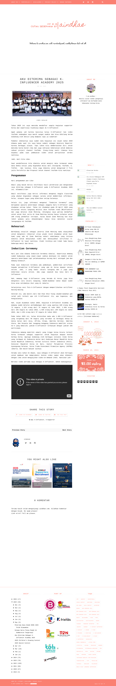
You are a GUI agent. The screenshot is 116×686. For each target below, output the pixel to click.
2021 (15, 666)
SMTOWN (98, 651)
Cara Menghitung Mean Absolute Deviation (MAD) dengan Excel (95, 281)
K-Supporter (50, 420)
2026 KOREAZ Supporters (38, 485)
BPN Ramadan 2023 (94, 611)
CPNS (96, 617)
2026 (15, 599)
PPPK (86, 651)
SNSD (77, 654)
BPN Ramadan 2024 (81, 614)
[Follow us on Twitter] (83, 2)
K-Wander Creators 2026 (61, 485)
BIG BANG (79, 605)
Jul (16, 616)
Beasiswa (97, 602)
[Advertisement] (54, 61)
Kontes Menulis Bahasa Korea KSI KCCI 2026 (94, 197)
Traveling (94, 660)
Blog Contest (88, 605)
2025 (15, 602)
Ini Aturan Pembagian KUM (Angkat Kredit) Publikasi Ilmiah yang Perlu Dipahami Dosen (96, 180)
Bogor (78, 608)
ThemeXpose (33, 683)
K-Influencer (39, 420)
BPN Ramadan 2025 (94, 614)
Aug (16, 613)
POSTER (89, 189)
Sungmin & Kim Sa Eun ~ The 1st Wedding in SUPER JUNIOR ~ (95, 262)
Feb (16, 652)
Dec (16, 605)
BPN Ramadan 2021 (87, 608)
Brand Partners (66, 2)
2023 (15, 660)
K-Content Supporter (96, 626)
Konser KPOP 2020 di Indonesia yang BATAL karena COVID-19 (93, 297)
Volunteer (94, 663)
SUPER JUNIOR (92, 654)
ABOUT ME (14, 2)
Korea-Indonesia (81, 642)
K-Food (93, 630)
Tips (88, 660)
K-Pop (78, 636)
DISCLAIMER (37, 2)
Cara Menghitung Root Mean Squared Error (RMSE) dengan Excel (93, 252)
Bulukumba (85, 617)
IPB (98, 623)
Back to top (99, 683)
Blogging (96, 605)
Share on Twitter (44, 414)
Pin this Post (62, 414)
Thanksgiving (80, 660)
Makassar (93, 645)
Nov (16, 608)
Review (92, 651)
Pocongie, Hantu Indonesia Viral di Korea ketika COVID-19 (95, 307)
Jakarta (78, 626)
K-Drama (87, 630)
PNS (101, 648)
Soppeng (83, 654)
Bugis (78, 617)
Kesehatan (89, 639)
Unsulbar (86, 663)
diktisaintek (90, 620)
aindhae (27, 439)
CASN (91, 617)
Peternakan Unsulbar (91, 648)
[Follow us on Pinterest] (88, 2)
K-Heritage (88, 633)
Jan (16, 654)
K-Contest (79, 630)
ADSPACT (83, 599)
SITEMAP (20, 681)
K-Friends (79, 633)
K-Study (95, 636)
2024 (15, 657)
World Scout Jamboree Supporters (86, 666)
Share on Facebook (25, 414)
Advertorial (91, 599)
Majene (86, 645)
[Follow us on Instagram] (92, 2)
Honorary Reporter (88, 623)
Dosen (97, 620)
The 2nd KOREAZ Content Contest (94, 209)
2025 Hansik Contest (22, 643)
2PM (77, 599)
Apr (16, 646)
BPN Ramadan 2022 (81, 611)
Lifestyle (79, 645)
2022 (15, 663)
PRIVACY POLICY (50, 2)
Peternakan (79, 648)
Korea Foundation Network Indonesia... (20, 484)
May (16, 622)
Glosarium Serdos (92, 170)
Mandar (100, 645)
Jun (16, 619)
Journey (85, 626)
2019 (15, 672)
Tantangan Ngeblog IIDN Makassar (86, 657)
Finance (78, 623)
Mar (16, 649)
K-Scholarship (86, 636)
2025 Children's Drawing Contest (27, 640)
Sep (16, 611)
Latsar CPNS (91, 642)
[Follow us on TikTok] (97, 2)
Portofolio (79, 651)
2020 (15, 669)
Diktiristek (79, 620)
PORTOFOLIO (25, 2)
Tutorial (79, 663)
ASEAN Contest (80, 602)
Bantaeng (89, 602)
